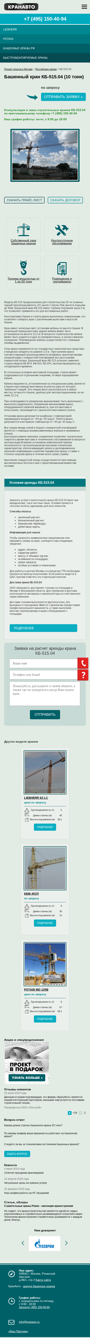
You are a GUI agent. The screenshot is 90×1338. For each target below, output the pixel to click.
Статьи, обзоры (16, 1202)
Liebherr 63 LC (36, 797)
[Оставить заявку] (83, 675)
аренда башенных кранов (39, 1286)
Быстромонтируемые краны (25, 57)
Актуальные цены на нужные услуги (25, 1182)
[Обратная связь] (83, 663)
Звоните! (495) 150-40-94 (34, 1307)
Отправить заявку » (63, 97)
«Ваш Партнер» (18, 1331)
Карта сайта (43, 1280)
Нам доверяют (45, 1230)
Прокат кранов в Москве (18, 69)
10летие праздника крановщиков (24, 1172)
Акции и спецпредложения (24, 1039)
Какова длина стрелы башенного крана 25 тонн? (33, 1125)
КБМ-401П (31, 893)
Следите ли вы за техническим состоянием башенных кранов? (41, 1144)
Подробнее (24, 628)
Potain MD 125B (36, 989)
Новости (10, 1165)
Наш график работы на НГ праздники (26, 1193)
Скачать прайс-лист (24, 200)
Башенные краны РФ (19, 48)
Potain (8, 39)
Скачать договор (65, 200)
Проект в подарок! (26, 1063)
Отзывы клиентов (17, 1089)
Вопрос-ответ (14, 1119)
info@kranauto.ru (29, 1322)
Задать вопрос (17, 1153)
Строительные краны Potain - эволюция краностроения (38, 1206)
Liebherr (10, 29)
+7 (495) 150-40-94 (45, 19)
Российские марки (46, 69)
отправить (45, 715)
